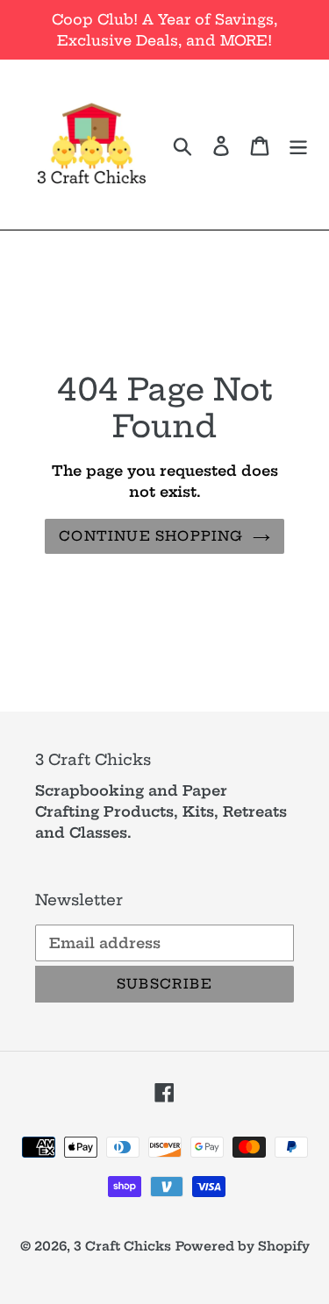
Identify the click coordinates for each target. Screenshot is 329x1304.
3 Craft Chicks (122, 1246)
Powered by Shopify (242, 1246)
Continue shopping (151, 536)
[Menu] (298, 144)
